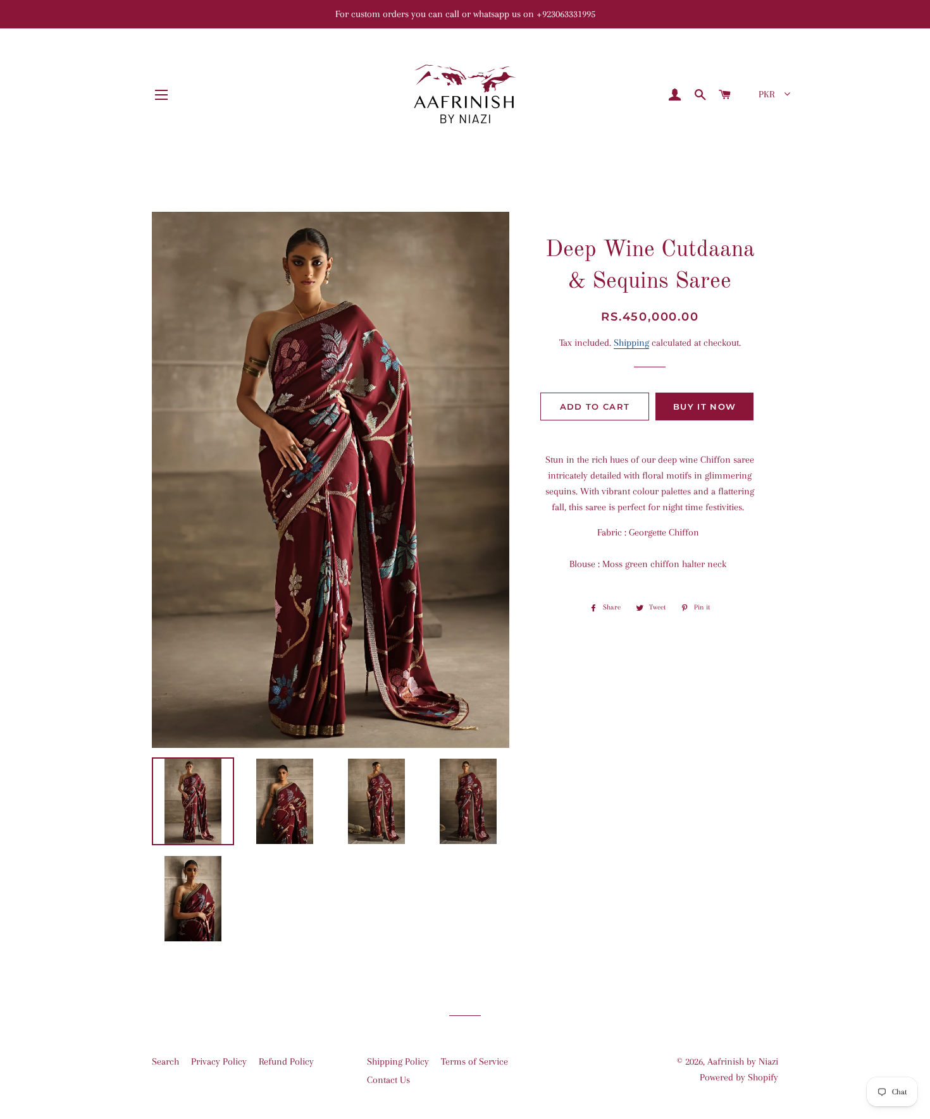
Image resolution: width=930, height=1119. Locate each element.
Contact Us (388, 1079)
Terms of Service (474, 1061)
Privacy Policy (219, 1061)
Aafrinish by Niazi (742, 1061)
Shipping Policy (398, 1061)
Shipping (631, 342)
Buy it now (704, 406)
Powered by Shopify (739, 1077)
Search (165, 1061)
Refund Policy (286, 1061)
